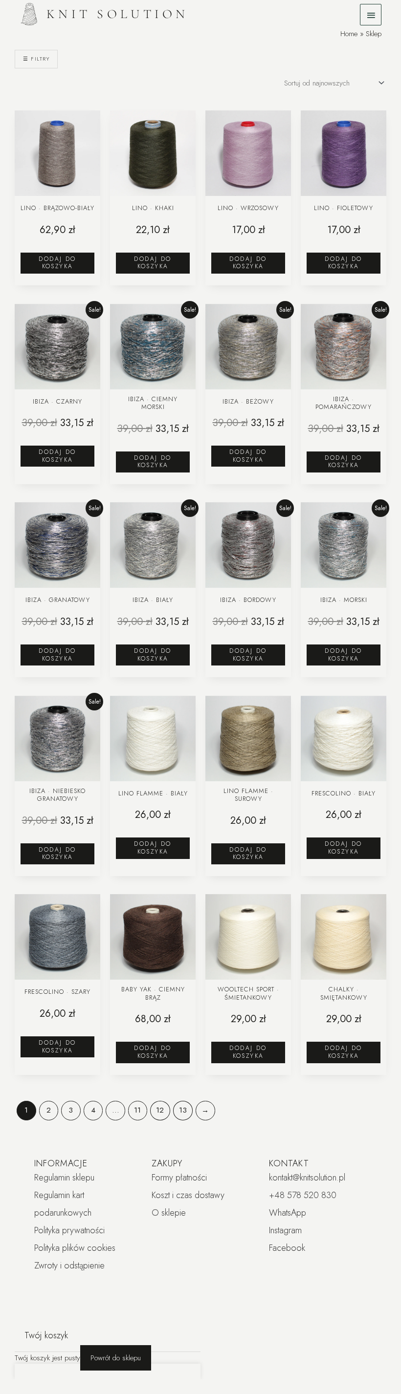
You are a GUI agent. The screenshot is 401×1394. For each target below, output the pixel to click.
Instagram (285, 1230)
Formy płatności (179, 1177)
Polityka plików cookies (74, 1248)
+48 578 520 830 (302, 1195)
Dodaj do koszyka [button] (57, 263)
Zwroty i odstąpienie (69, 1265)
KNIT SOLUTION (117, 13)
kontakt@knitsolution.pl (307, 1177)
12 (160, 1110)
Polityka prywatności (69, 1230)
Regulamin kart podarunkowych (62, 1204)
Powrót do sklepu (115, 1357)
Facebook (287, 1248)
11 (137, 1110)
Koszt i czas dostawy (188, 1195)
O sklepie (169, 1212)
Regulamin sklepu (64, 1177)
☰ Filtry (36, 59)
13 (183, 1110)
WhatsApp (287, 1212)
